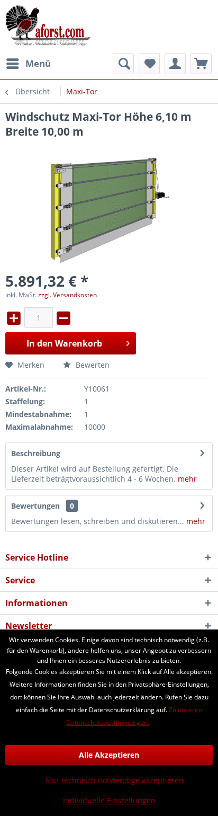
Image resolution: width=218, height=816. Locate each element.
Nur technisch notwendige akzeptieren (115, 780)
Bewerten (92, 365)
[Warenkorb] (201, 63)
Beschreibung (35, 453)
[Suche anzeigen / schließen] (123, 63)
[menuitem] (28, 63)
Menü (38, 63)
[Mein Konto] (175, 63)
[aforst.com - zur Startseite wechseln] (48, 26)
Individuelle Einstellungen (109, 800)
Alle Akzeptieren (109, 755)
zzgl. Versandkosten (67, 294)
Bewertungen (35, 506)
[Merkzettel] (149, 63)
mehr (186, 479)
